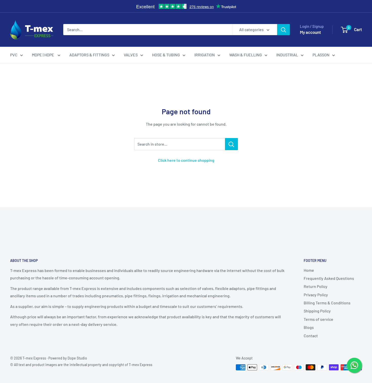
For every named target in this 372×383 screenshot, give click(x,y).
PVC (13, 54)
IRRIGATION (204, 54)
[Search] (283, 29)
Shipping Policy (317, 310)
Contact (311, 335)
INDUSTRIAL (287, 54)
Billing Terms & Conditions (327, 302)
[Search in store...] (231, 144)
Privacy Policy (316, 294)
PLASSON (321, 54)
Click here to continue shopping (186, 160)
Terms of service (318, 319)
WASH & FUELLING (245, 54)
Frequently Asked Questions (329, 278)
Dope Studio (77, 358)
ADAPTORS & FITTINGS (89, 54)
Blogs (309, 327)
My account (310, 32)
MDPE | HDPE (43, 54)
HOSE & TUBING (166, 54)
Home (309, 270)
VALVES (131, 54)
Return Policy (315, 286)
